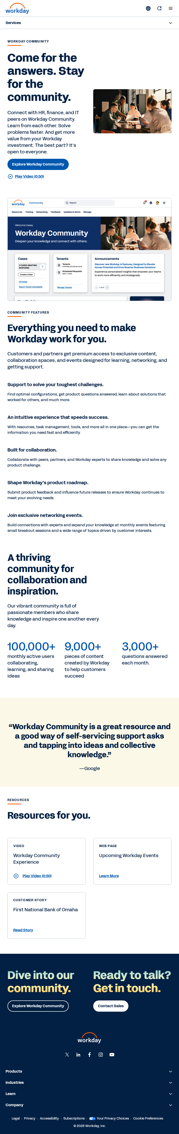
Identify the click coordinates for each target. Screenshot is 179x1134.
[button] (46, 876)
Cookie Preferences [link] (148, 1118)
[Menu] (170, 8)
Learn (11, 1093)
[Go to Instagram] (100, 1054)
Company (14, 1105)
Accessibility (49, 1118)
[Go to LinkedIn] (78, 1054)
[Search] (159, 8)
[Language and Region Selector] (148, 8)
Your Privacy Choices (113, 1118)
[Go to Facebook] (89, 1054)
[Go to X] (67, 1054)
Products (14, 1071)
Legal (16, 1118)
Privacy (29, 1118)
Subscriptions (74, 1118)
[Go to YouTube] (111, 1054)
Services (13, 22)
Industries (15, 1082)
